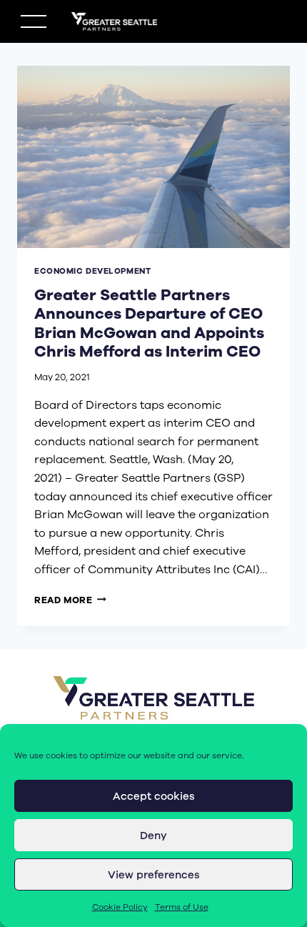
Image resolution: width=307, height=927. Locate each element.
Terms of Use (181, 907)
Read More (70, 600)
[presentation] (153, 157)
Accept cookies (154, 796)
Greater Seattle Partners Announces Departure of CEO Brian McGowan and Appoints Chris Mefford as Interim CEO (149, 323)
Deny (153, 835)
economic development (92, 271)
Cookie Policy (120, 907)
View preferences (154, 875)
